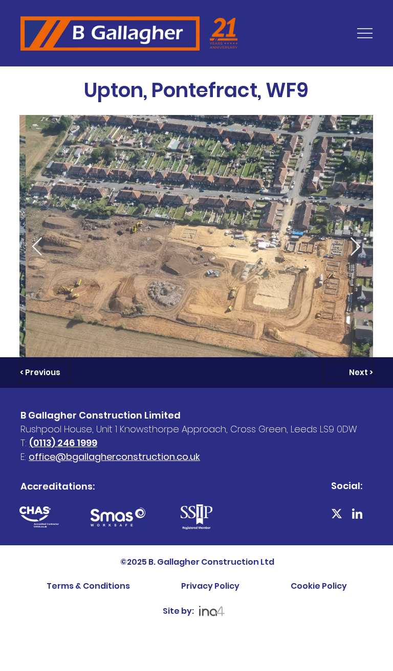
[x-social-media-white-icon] (337, 513)
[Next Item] (355, 247)
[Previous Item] (37, 247)
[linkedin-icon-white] (357, 513)
